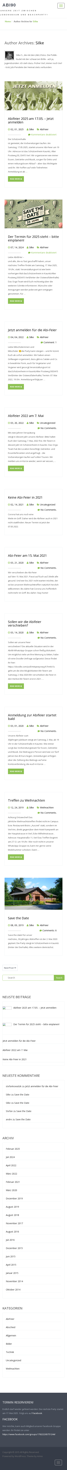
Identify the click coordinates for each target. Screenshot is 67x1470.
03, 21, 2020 (17, 562)
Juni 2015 (10, 1256)
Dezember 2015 (14, 1248)
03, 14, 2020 (17, 632)
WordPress (20, 1456)
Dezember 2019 (14, 1198)
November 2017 (14, 1223)
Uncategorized (47, 422)
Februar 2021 (13, 1181)
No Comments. (48, 428)
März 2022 (11, 1173)
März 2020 (11, 1190)
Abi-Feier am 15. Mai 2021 (27, 555)
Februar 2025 (13, 1148)
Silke (35, 21)
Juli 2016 (10, 1239)
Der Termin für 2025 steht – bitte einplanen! (33, 238)
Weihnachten (47, 807)
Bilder (9, 1343)
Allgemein (11, 1335)
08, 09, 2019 (17, 925)
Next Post (9, 967)
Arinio (40, 1456)
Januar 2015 (12, 1273)
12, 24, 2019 (17, 807)
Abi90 (9, 5)
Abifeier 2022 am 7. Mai (26, 416)
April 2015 (11, 1264)
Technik (10, 1352)
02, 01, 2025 (17, 129)
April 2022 (11, 1165)
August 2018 (12, 1215)
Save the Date (18, 918)
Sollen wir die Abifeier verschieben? (24, 624)
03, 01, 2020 (17, 725)
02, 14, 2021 (17, 504)
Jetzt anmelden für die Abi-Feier (32, 330)
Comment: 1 (50, 342)
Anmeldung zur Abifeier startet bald (32, 717)
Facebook (37, 1413)
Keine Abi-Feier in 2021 (25, 497)
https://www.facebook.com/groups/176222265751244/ (28, 1434)
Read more (15, 179)
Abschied (10, 1327)
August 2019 (12, 1206)
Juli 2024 (10, 1157)
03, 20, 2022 (17, 422)
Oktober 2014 (13, 1289)
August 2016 (12, 1231)
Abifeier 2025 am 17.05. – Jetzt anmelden (31, 120)
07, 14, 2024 (17, 247)
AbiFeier (44, 129)
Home (8, 21)
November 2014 (14, 1281)
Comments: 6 (49, 930)
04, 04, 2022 (17, 337)
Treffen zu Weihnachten (26, 800)
